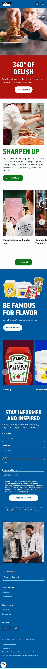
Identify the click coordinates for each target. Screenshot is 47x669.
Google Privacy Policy (14, 510)
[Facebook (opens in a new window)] (10, 628)
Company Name (9, 470)
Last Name (7, 445)
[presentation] (42, 222)
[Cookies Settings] (3, 665)
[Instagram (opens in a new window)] (4, 628)
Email (4, 458)
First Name (6, 433)
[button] (36, 3)
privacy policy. (23, 492)
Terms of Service (30, 510)
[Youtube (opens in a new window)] (16, 628)
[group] (24, 219)
